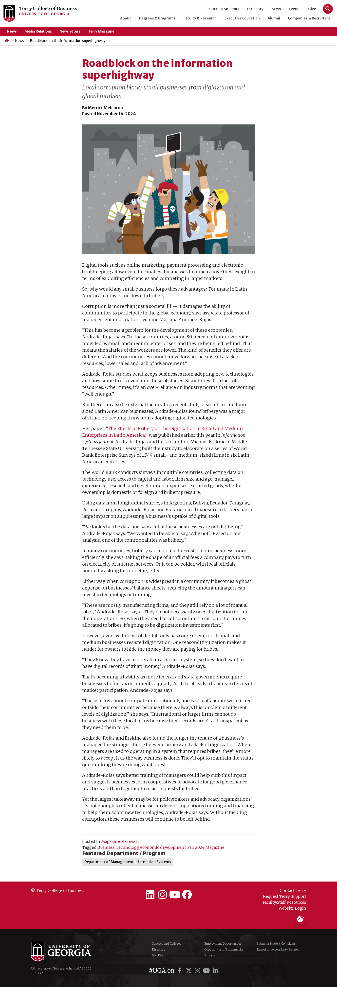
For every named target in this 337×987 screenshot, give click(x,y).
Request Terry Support (284, 896)
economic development (163, 847)
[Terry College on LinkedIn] (150, 895)
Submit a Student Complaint (276, 943)
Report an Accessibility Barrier (278, 949)
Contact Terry (293, 890)
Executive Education (242, 18)
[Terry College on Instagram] (162, 895)
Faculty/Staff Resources (284, 902)
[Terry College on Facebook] (187, 895)
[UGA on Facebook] (180, 970)
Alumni (274, 18)
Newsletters (70, 31)
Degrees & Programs (157, 18)
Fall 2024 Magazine (205, 847)
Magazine (110, 841)
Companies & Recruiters (309, 18)
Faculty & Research (200, 18)
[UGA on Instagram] (198, 970)
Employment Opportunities (222, 943)
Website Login (292, 908)
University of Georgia (68, 951)
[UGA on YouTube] (207, 970)
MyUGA (157, 955)
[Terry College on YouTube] (174, 895)
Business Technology (117, 847)
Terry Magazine (101, 31)
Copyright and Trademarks (223, 949)
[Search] (328, 9)
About (125, 18)
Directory (255, 9)
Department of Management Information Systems (127, 862)
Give (312, 9)
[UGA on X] (189, 970)
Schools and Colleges (166, 943)
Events (294, 9)
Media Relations (38, 31)
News (276, 9)
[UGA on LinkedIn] (215, 970)
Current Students (224, 9)
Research (130, 841)
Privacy (209, 955)
